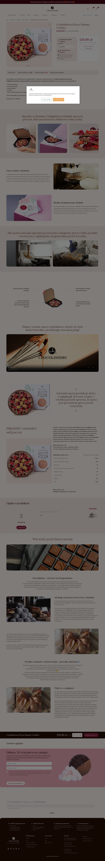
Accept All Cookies (58, 99)
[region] (53, 95)
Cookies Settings (47, 99)
